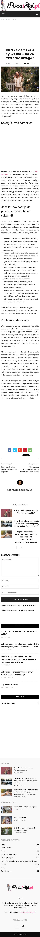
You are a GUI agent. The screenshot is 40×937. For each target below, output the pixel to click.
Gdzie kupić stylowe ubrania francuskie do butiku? (23, 769)
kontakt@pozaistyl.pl (28, 912)
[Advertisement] (20, 34)
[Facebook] (17, 926)
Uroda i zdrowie (6, 848)
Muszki (3, 864)
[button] (37, 14)
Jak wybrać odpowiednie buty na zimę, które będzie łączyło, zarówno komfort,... (26, 780)
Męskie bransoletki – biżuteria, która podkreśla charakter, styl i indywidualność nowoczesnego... (26, 792)
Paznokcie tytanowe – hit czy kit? (25, 807)
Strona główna (5, 19)
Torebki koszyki (6, 871)
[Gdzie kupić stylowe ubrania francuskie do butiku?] (6, 513)
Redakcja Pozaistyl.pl (20, 489)
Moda (3, 851)
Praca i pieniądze (7, 858)
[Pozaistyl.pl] (20, 5)
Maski (3, 868)
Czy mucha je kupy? (9, 684)
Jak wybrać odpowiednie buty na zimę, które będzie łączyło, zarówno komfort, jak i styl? (26, 523)
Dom (3, 844)
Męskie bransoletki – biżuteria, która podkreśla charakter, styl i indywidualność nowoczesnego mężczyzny (26, 537)
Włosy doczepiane (20, 817)
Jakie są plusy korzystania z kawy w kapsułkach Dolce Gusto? (29, 469)
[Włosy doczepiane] (6, 820)
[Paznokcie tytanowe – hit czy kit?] (6, 810)
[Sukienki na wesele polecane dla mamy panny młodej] (6, 831)
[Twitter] (23, 926)
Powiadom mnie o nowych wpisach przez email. (18, 610)
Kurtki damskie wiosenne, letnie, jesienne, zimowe (19, 861)
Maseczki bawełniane (8, 854)
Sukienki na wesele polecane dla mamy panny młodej (24, 829)
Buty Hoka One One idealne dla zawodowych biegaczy (10, 469)
